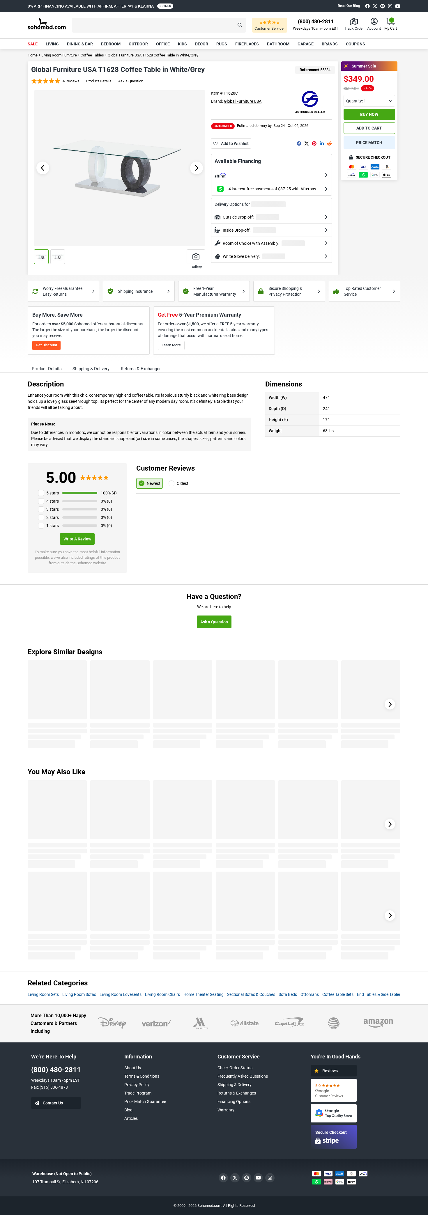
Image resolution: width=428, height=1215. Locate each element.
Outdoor (138, 44)
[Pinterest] (382, 6)
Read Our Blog (349, 6)
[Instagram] (390, 6)
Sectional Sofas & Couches (251, 994)
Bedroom (111, 44)
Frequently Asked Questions (242, 1076)
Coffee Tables (92, 55)
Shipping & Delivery (234, 1084)
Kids (182, 44)
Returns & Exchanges (236, 1093)
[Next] (390, 704)
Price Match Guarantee (145, 1101)
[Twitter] (375, 6)
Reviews (330, 1070)
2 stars (52, 517)
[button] (159, 25)
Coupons (355, 44)
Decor (201, 44)
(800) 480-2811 (56, 1070)
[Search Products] (240, 25)
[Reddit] (329, 143)
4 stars (52, 501)
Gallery (196, 267)
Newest (153, 483)
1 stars (52, 525)
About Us (132, 1067)
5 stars (52, 493)
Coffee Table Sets (337, 994)
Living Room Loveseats (121, 994)
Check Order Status (234, 1067)
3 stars (52, 509)
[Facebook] (367, 6)
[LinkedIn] (321, 143)
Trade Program (137, 1093)
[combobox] (369, 101)
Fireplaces (247, 44)
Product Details (99, 81)
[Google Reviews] (334, 1090)
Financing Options (233, 1101)
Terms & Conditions (141, 1076)
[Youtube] (397, 6)
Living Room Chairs (162, 994)
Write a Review (77, 539)
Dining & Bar (80, 44)
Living (52, 44)
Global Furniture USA (242, 101)
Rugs (221, 44)
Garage (306, 44)
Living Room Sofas (79, 994)
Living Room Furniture (59, 55)
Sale (33, 44)
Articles (131, 1118)
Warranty (225, 1110)
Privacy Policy (136, 1084)
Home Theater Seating (203, 994)
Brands (330, 44)
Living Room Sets (43, 994)
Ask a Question (130, 81)
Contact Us (53, 1103)
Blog (128, 1110)
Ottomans (309, 994)
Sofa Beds (288, 994)
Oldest (182, 483)
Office (163, 44)
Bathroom (278, 44)
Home (33, 55)
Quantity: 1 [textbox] (356, 101)
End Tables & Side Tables (379, 994)
